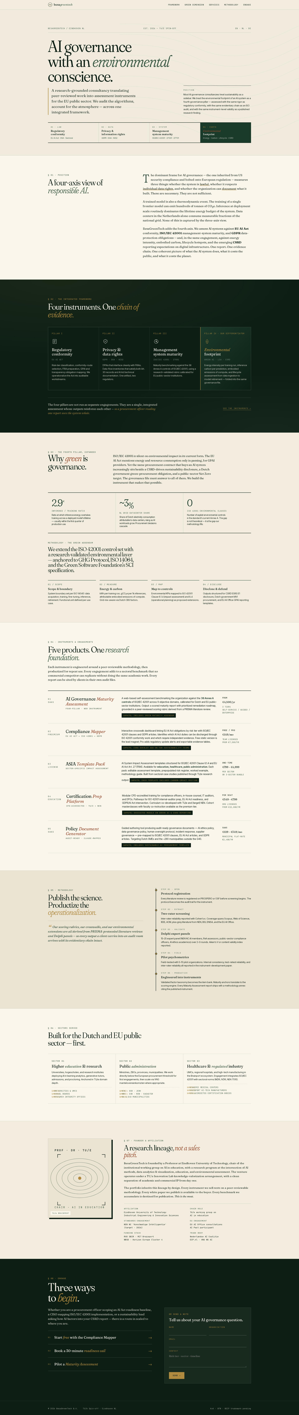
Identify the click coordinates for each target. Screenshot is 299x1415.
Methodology (231, 4)
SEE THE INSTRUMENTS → (237, 408)
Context (173, 1351)
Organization (217, 1327)
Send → (177, 1375)
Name (171, 1327)
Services (214, 4)
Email (172, 1339)
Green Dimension (194, 4)
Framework (174, 4)
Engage (247, 4)
